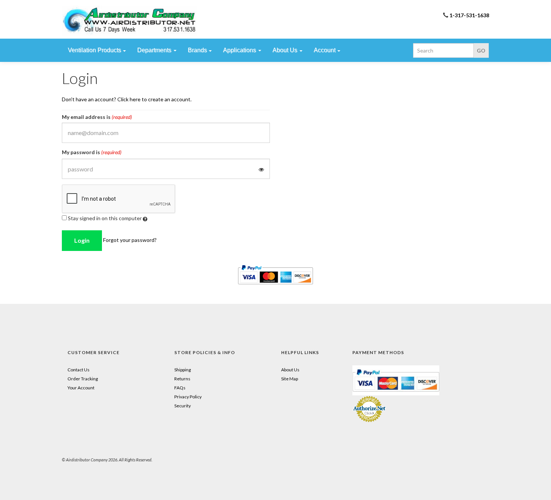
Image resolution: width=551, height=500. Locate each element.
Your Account (80, 387)
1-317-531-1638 (469, 15)
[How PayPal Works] (395, 380)
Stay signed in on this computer (105, 218)
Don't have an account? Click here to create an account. (127, 99)
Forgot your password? (130, 240)
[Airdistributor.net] (129, 21)
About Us (290, 369)
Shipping (182, 369)
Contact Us (78, 369)
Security (182, 405)
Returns (182, 378)
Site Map (289, 378)
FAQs (180, 387)
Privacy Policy (188, 396)
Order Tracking (82, 378)
